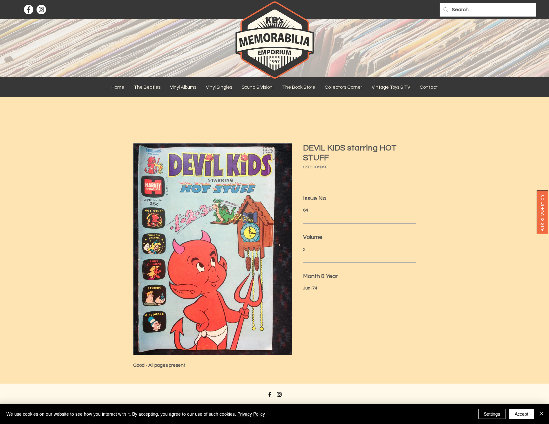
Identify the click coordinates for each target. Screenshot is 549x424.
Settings (492, 414)
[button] (147, 87)
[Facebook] (28, 9)
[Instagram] (41, 9)
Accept (521, 414)
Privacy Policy (251, 414)
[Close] (541, 414)
